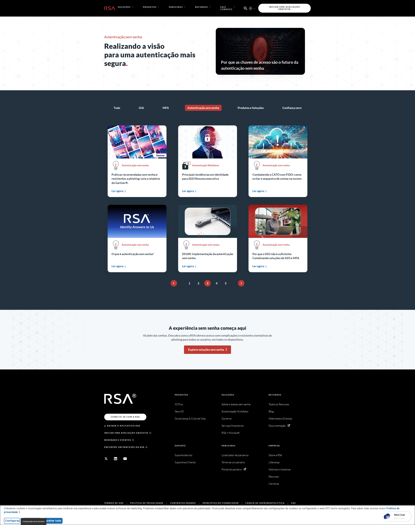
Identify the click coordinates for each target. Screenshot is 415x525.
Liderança (274, 462)
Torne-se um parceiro (233, 462)
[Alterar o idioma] (250, 8)
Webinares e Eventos (280, 418)
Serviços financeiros (233, 425)
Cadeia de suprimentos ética (265, 503)
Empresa (274, 446)
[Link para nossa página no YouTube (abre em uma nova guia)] (125, 459)
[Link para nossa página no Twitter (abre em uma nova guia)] (106, 459)
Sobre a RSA (275, 455)
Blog (271, 411)
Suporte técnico (183, 455)
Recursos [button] (201, 7)
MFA (166, 108)
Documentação (277, 425)
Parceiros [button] (176, 7)
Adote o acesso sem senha (236, 404)
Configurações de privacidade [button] (33, 521)
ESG (293, 503)
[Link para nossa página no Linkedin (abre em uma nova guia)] (115, 459)
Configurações (12, 520)
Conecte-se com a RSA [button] (125, 417)
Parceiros (228, 446)
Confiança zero (292, 108)
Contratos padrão (183, 503)
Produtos (181, 395)
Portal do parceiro (232, 469)
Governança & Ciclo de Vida (190, 418)
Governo (226, 418)
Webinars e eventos (117, 440)
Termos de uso (114, 503)
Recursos (275, 395)
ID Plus (179, 404)
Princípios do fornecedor (221, 503)
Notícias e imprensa (279, 469)
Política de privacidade (147, 503)
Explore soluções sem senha (206, 349)
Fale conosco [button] (226, 8)
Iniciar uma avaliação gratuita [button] (284, 8)
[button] (245, 8)
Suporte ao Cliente (185, 462)
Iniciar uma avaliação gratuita (126, 433)
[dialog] (207, 515)
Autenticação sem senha (203, 108)
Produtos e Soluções (251, 108)
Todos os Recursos (279, 404)
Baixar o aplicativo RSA (123, 426)
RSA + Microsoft (231, 433)
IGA (141, 108)
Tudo (117, 108)
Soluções (228, 395)
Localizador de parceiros (235, 455)
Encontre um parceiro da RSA (124, 447)
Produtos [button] (149, 7)
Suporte (180, 446)
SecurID (179, 411)
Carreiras (274, 483)
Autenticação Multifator (235, 411)
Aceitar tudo (53, 520)
